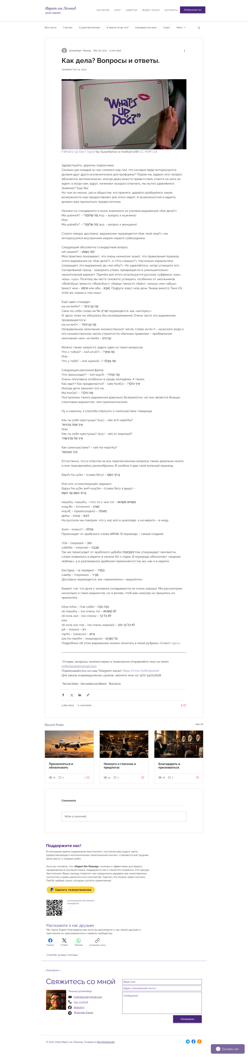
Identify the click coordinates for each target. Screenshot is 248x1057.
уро (47, 12)
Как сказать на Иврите (93, 683)
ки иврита (55, 12)
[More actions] (184, 51)
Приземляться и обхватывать (61, 765)
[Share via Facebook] (63, 695)
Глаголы (67, 27)
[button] (192, 9)
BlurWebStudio (106, 1042)
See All (199, 724)
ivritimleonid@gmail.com (88, 997)
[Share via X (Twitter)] (71, 695)
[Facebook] (193, 1041)
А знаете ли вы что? (117, 27)
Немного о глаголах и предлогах (120, 765)
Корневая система (145, 27)
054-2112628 (81, 1002)
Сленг (166, 27)
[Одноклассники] (199, 1041)
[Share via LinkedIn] (79, 695)
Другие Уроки (70, 683)
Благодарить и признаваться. (169, 765)
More (179, 27)
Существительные (89, 27)
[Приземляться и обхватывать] (69, 744)
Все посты (50, 27)
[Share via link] (88, 695)
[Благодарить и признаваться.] (178, 744)
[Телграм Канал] (188, 1041)
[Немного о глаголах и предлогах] (124, 744)
